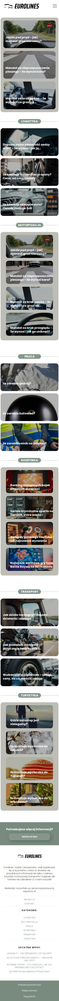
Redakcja (29, 899)
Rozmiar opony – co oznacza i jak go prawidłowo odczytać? (29, 966)
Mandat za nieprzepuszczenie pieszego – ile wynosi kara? (28, 69)
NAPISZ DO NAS (29, 836)
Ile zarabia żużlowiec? (19, 413)
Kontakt (30, 903)
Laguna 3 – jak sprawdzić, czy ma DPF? (29, 953)
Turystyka (29, 695)
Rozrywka (29, 460)
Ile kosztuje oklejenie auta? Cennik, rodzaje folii (22, 206)
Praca (29, 356)
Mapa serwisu (29, 990)
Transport (29, 592)
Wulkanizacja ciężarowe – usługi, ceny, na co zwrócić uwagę (27, 676)
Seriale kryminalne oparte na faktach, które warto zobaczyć (31, 513)
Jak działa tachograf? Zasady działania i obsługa (25, 616)
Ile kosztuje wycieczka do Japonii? (29, 748)
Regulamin (29, 996)
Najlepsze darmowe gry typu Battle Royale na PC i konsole (31, 565)
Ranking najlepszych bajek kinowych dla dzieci (30, 487)
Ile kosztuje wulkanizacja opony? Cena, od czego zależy (27, 176)
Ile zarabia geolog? (17, 383)
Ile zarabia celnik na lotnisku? (25, 443)
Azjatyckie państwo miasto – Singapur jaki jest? (29, 959)
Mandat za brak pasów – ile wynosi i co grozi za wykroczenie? (26, 100)
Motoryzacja (29, 225)
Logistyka (29, 121)
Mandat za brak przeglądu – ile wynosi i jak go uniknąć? (31, 329)
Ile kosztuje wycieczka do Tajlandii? (29, 774)
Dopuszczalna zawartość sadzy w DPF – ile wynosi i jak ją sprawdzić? (26, 146)
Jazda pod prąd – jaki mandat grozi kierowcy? (24, 39)
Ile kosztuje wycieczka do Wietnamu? (29, 800)
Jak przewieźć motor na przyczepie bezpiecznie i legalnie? (21, 646)
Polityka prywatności (29, 984)
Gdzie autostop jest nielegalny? (24, 722)
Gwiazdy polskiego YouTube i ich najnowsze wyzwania (31, 539)
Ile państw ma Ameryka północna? (29, 971)
